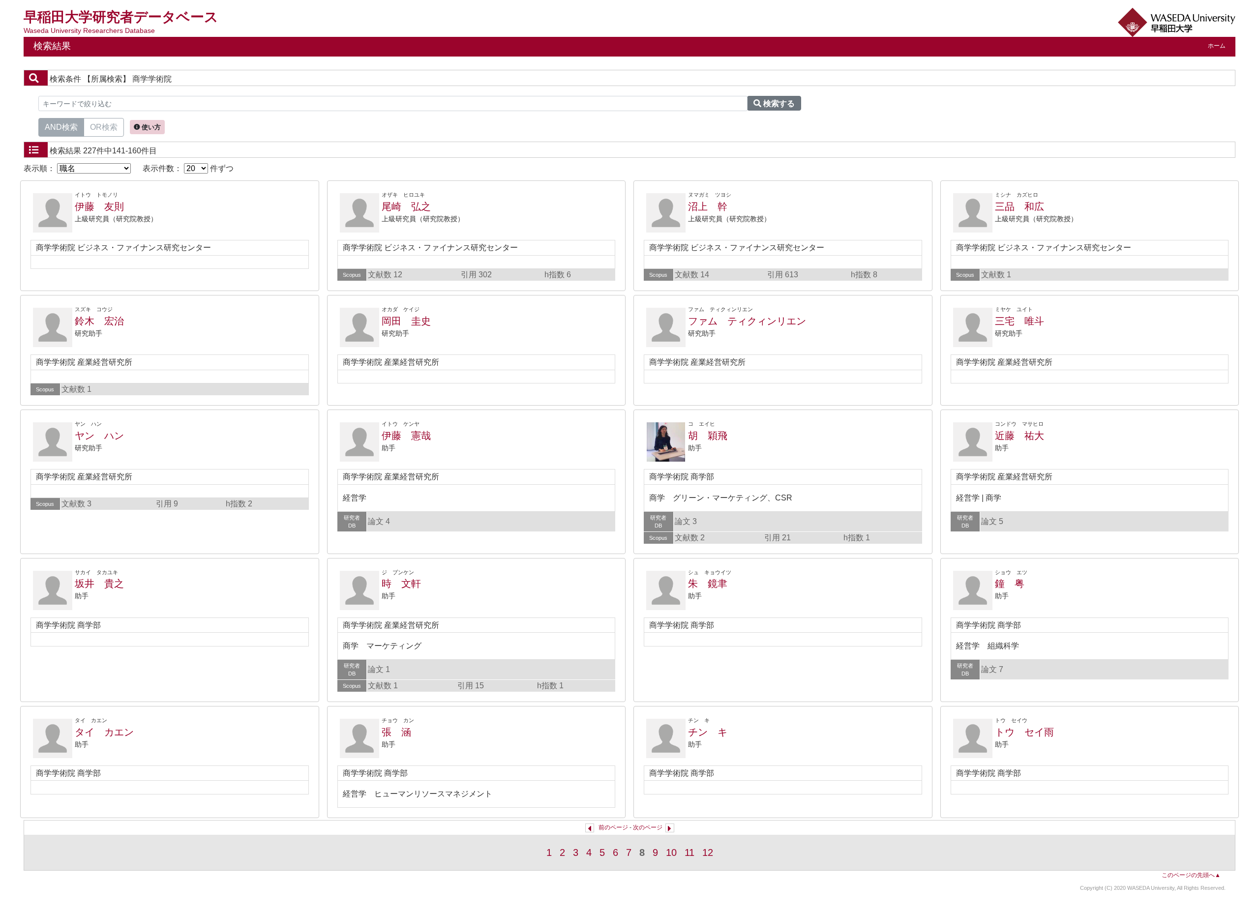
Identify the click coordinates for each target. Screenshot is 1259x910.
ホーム (1217, 45)
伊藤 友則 (99, 206)
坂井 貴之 (99, 583)
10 (671, 852)
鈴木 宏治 (99, 321)
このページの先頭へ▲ (1191, 875)
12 (707, 852)
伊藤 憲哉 (406, 435)
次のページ (647, 827)
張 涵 (396, 732)
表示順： (40, 168)
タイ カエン (104, 732)
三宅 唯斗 (1019, 321)
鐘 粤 (1009, 583)
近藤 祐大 (1019, 435)
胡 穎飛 (707, 435)
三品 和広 (1019, 206)
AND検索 (61, 127)
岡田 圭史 (406, 321)
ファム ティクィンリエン (747, 321)
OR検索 (104, 127)
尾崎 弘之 (406, 206)
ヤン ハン (99, 435)
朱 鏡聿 (707, 583)
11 (689, 852)
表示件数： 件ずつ (188, 168)
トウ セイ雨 (1024, 732)
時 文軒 (401, 583)
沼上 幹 (707, 206)
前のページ (613, 827)
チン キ (707, 732)
